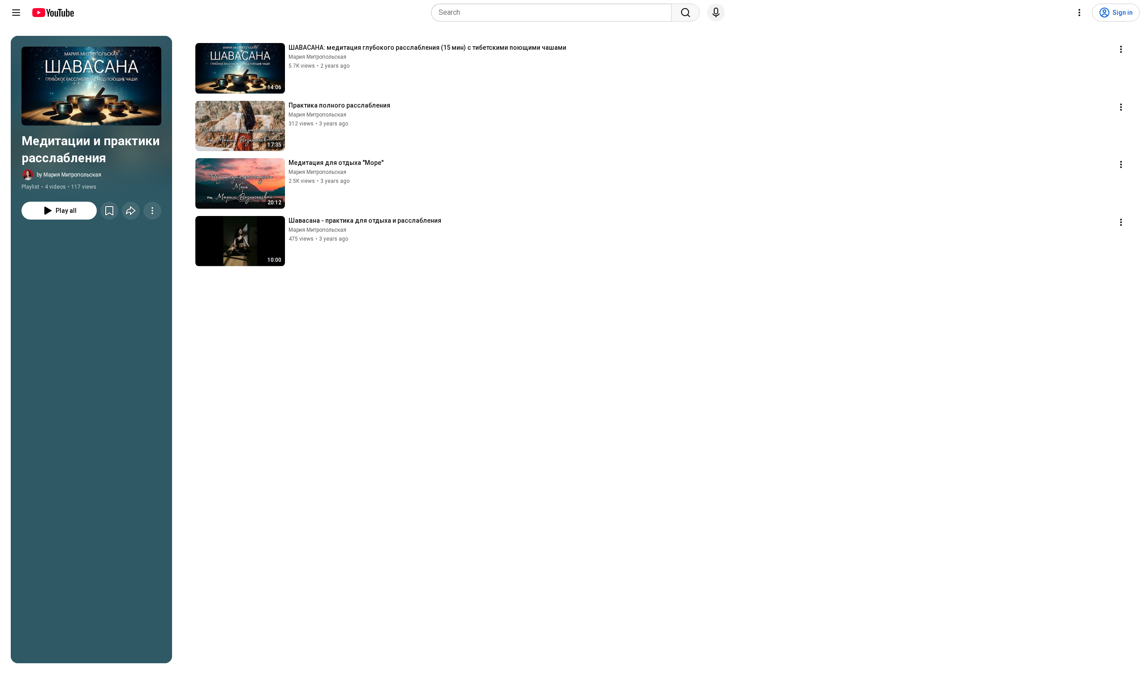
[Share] (131, 211)
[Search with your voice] (716, 13)
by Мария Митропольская (69, 175)
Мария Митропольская (317, 57)
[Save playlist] (109, 211)
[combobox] (554, 12)
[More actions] (152, 211)
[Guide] (16, 12)
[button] (91, 86)
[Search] (685, 13)
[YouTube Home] (52, 12)
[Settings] (1079, 12)
